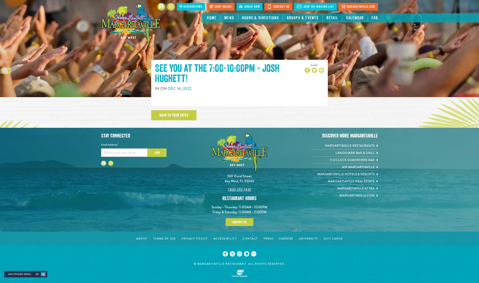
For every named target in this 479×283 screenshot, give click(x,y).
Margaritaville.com (361, 6)
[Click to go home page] (131, 25)
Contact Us (281, 6)
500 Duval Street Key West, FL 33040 (239, 178)
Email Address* (109, 145)
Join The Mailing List (318, 6)
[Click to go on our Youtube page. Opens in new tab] (246, 253)
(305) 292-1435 (239, 189)
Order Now (251, 6)
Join (157, 152)
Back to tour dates (173, 115)
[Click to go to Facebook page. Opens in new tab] (103, 163)
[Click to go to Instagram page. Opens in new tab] (110, 163)
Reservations (192, 6)
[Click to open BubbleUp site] (239, 273)
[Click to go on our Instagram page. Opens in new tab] (239, 253)
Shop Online (223, 6)
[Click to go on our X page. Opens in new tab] (232, 253)
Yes (37, 274)
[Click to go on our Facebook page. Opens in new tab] (225, 253)
